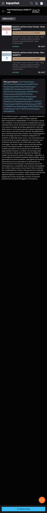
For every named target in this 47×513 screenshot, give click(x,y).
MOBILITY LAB (7, 19)
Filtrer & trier (25, 509)
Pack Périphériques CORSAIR (22, 91)
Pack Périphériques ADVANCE (22, 84)
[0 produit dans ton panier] (36, 3)
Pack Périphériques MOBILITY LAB (23, 101)
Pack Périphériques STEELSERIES (25, 106)
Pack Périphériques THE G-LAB (23, 107)
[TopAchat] (12, 3)
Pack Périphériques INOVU (18, 95)
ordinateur (24, 116)
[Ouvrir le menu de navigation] (3, 3)
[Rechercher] (31, 3)
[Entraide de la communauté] (42, 500)
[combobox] (42, 3)
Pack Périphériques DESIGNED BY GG (20, 92)
